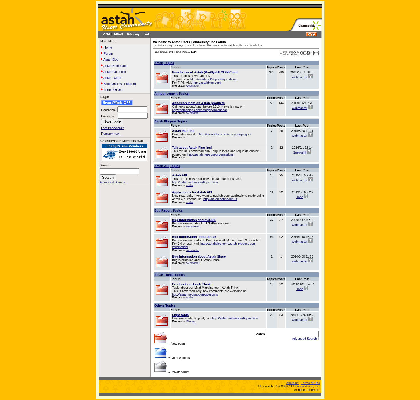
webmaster (192, 85)
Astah (158, 63)
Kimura (190, 321)
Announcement (166, 93)
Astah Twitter (112, 77)
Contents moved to (211, 134)
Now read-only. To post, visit (215, 318)
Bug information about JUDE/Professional (200, 223)
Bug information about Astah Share (199, 259)
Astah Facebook (114, 71)
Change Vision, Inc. (306, 386)
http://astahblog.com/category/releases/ (199, 110)
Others (159, 305)
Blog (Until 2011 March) (119, 83)
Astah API (161, 166)
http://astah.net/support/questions (213, 79)
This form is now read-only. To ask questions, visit (206, 180)
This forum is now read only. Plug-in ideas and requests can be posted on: (215, 152)
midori (189, 185)
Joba (299, 197)
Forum (108, 53)
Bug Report (163, 210)
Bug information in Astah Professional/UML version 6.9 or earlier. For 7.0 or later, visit (216, 243)
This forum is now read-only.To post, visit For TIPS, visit (205, 79)
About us (292, 383)
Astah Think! (164, 274)
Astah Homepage (115, 65)
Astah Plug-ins (165, 121)
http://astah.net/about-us (220, 199)
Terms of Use (310, 383)
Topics (169, 63)
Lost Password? (112, 128)
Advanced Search (112, 182)
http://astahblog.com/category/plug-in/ (225, 134)
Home (107, 47)
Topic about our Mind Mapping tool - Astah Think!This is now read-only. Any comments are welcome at (209, 290)
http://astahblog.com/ (207, 82)
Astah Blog (110, 59)
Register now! (110, 133)
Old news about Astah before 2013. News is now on (207, 107)
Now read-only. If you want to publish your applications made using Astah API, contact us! (218, 197)
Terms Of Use (113, 89)
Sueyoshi (299, 152)
